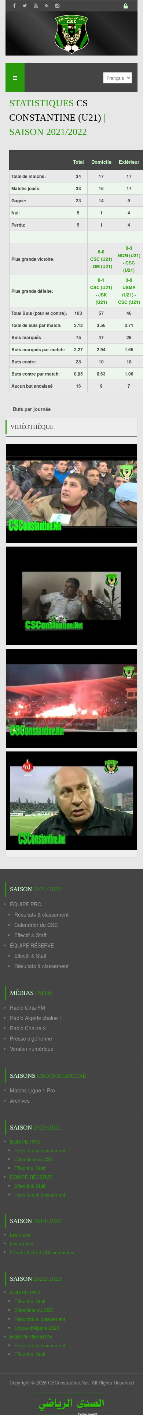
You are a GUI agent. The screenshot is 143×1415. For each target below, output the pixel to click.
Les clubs (20, 1234)
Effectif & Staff (30, 935)
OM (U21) (102, 266)
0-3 (129, 248)
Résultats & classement (41, 914)
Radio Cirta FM (27, 1007)
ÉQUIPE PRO (25, 904)
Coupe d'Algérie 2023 (36, 1327)
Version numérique (32, 1048)
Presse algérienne (31, 1038)
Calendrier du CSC (36, 924)
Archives (20, 1100)
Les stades (21, 1243)
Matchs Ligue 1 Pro (32, 1090)
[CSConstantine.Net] (71, 33)
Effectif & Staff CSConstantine (42, 1252)
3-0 (129, 280)
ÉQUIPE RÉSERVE (32, 945)
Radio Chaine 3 (28, 1028)
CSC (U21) (101, 259)
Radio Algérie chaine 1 (36, 1017)
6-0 (101, 251)
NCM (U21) (129, 255)
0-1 (101, 280)
